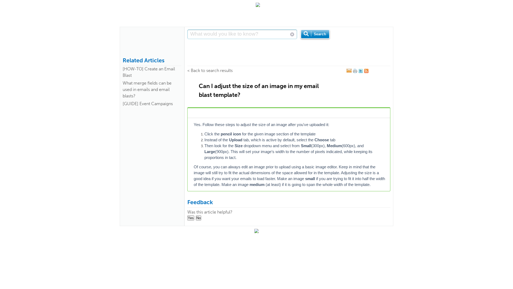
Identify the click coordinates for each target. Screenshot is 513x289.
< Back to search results (210, 70)
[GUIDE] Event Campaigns (148, 103)
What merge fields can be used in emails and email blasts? (147, 89)
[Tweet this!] (361, 72)
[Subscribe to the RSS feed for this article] (366, 72)
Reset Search (292, 34)
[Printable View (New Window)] (355, 72)
